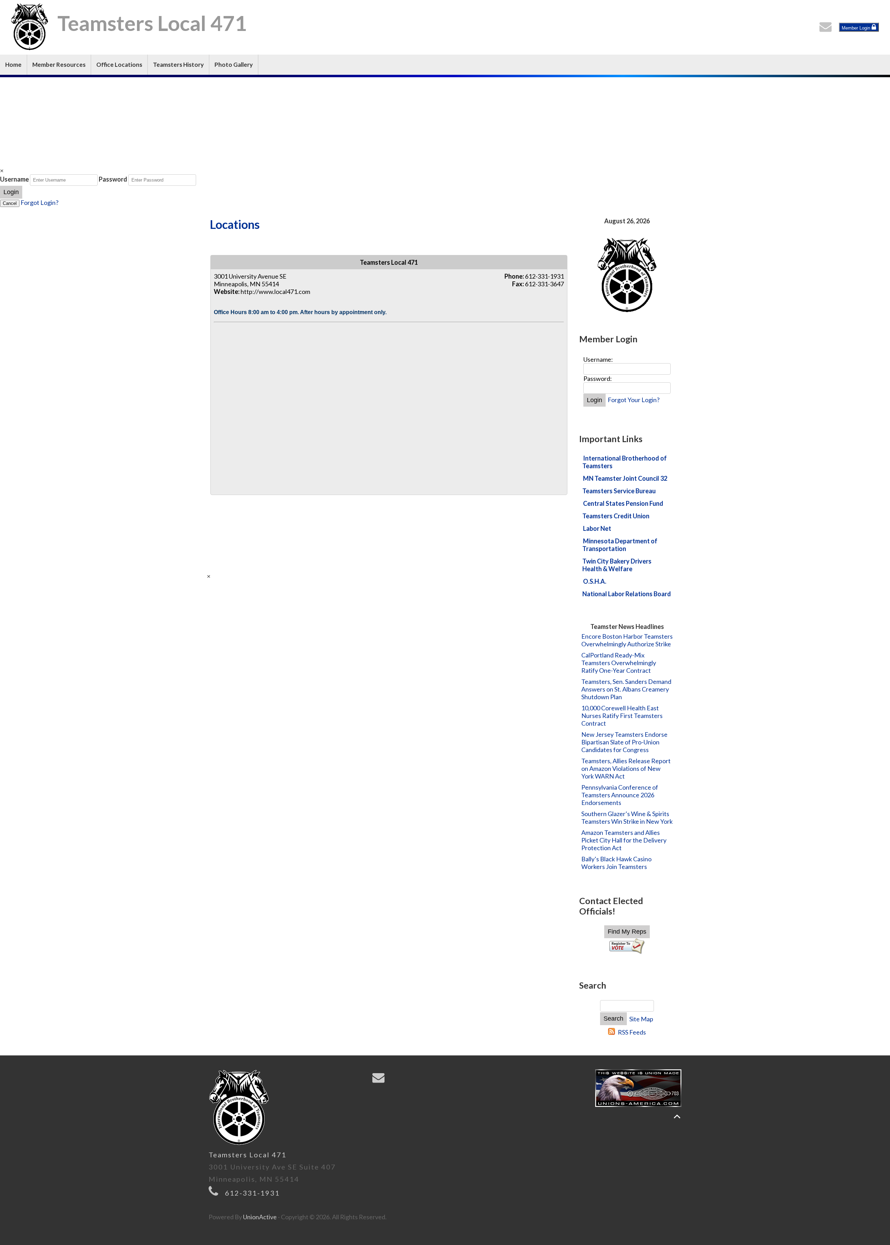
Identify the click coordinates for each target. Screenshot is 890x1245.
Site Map (641, 1019)
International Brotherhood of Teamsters (624, 462)
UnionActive (260, 1217)
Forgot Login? (39, 202)
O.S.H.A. (594, 581)
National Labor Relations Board (626, 594)
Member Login (857, 28)
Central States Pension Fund (623, 503)
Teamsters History (178, 64)
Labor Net (597, 528)
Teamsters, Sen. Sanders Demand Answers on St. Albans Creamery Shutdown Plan (626, 689)
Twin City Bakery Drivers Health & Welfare (617, 565)
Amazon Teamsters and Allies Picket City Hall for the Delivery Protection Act (623, 840)
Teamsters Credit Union (615, 516)
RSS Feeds (632, 1032)
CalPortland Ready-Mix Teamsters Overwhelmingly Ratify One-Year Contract (618, 662)
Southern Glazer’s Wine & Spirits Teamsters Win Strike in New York (627, 817)
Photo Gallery (234, 64)
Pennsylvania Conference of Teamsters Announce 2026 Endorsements (619, 794)
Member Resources (59, 64)
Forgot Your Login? (634, 400)
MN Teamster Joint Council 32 (625, 478)
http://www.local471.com (275, 291)
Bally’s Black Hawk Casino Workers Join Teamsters (616, 862)
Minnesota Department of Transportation (619, 544)
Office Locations (119, 64)
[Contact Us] (827, 28)
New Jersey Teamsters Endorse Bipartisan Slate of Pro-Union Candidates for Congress (624, 742)
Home (13, 64)
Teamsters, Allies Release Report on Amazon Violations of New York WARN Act (626, 768)
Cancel (10, 203)
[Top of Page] (677, 1116)
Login (11, 192)
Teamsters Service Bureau (619, 491)
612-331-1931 (252, 1193)
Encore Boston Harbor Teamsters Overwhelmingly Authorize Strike (627, 640)
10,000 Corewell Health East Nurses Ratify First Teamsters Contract (622, 715)
